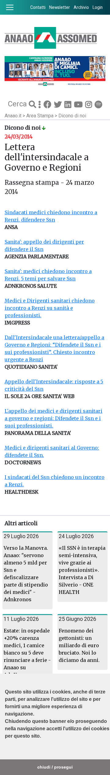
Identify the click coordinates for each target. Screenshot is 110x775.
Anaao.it (13, 116)
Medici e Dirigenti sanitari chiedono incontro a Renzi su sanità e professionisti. (50, 308)
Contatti (38, 7)
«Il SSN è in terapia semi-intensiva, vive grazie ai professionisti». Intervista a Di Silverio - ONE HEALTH (82, 570)
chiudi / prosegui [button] (55, 767)
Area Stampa (40, 116)
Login (98, 7)
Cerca (18, 103)
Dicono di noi (72, 116)
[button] (6, 751)
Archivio (81, 7)
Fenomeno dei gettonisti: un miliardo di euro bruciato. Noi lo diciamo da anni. (79, 645)
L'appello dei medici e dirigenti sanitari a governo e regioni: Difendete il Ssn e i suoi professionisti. (53, 418)
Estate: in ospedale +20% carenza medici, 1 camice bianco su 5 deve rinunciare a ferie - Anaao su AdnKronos (27, 653)
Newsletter (59, 7)
